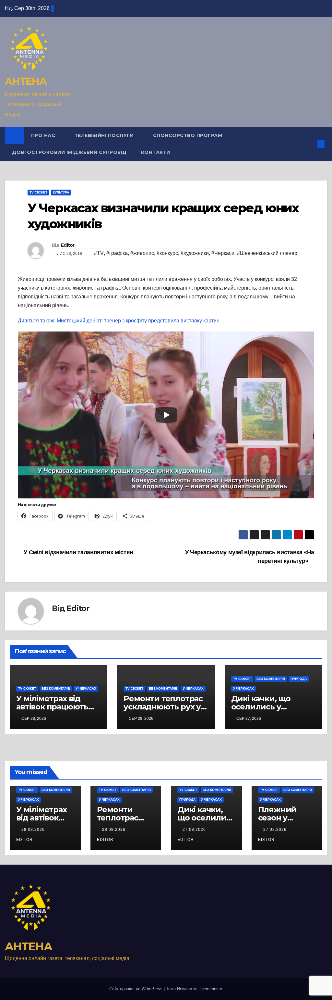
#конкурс (167, 253)
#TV (99, 253)
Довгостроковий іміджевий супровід (69, 152)
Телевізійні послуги (105, 135)
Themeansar (210, 988)
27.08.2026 (195, 829)
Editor (68, 245)
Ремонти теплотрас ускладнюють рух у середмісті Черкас (163, 706)
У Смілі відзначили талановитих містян (77, 552)
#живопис (142, 253)
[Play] (166, 415)
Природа (298, 679)
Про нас (44, 135)
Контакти (155, 152)
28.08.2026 (33, 829)
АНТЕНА (25, 81)
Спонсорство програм (187, 135)
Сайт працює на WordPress (136, 988)
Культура (61, 192)
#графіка (117, 253)
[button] (311, 143)
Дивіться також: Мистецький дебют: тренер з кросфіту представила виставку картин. (120, 320)
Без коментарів (56, 688)
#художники (195, 253)
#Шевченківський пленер (267, 253)
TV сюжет (38, 192)
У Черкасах (86, 688)
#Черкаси (222, 253)
